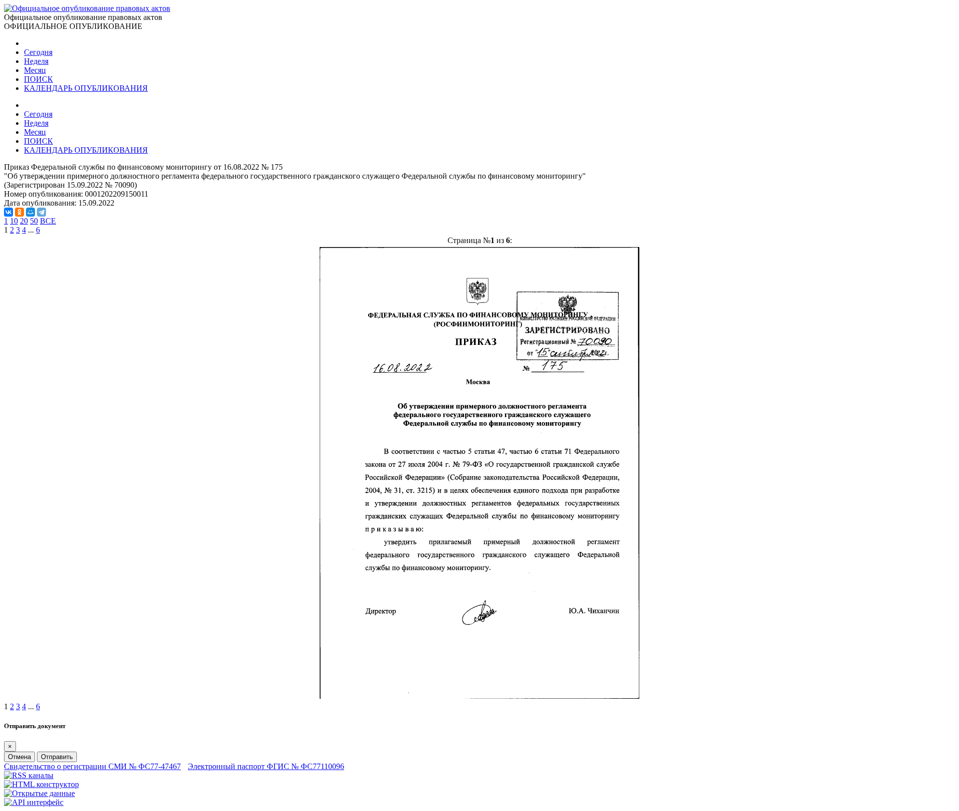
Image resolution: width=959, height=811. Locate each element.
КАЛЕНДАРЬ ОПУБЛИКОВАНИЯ (86, 88)
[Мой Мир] (30, 212)
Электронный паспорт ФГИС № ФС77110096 (266, 766)
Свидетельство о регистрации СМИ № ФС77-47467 (92, 766)
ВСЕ (48, 221)
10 (14, 221)
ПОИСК (38, 79)
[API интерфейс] (33, 802)
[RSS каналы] (28, 775)
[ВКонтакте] (8, 212)
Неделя (36, 61)
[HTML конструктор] (41, 784)
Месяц (35, 70)
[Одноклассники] (19, 212)
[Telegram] (41, 212)
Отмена (19, 757)
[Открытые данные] (39, 793)
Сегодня (38, 52)
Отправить (57, 757)
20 (24, 221)
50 (34, 221)
